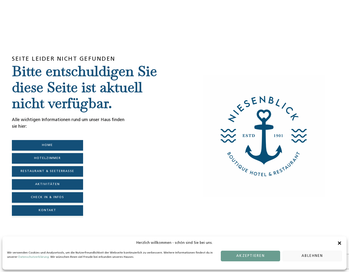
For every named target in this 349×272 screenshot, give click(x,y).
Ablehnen (312, 256)
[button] (339, 243)
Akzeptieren (250, 256)
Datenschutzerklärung (33, 257)
